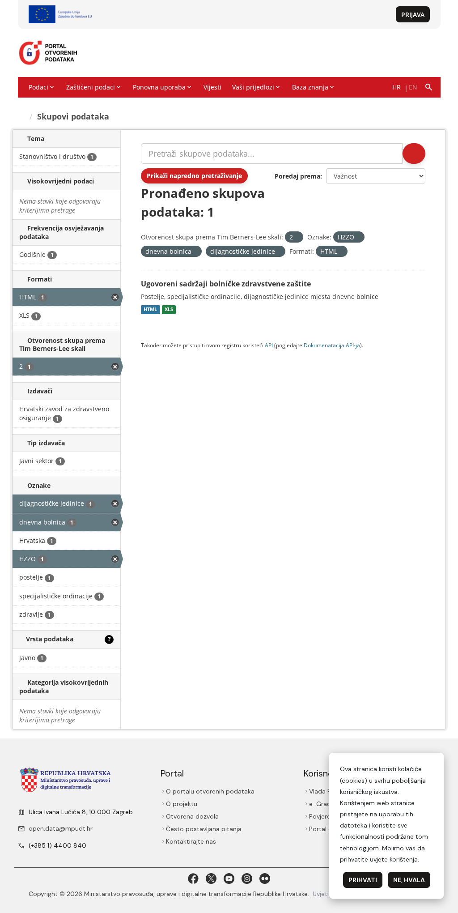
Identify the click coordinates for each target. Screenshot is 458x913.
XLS (169, 310)
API (269, 345)
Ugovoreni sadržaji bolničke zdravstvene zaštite (226, 284)
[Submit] (414, 153)
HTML (150, 310)
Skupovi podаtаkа (73, 116)
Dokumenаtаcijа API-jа (332, 345)
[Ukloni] (297, 237)
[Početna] (22, 116)
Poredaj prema (297, 176)
